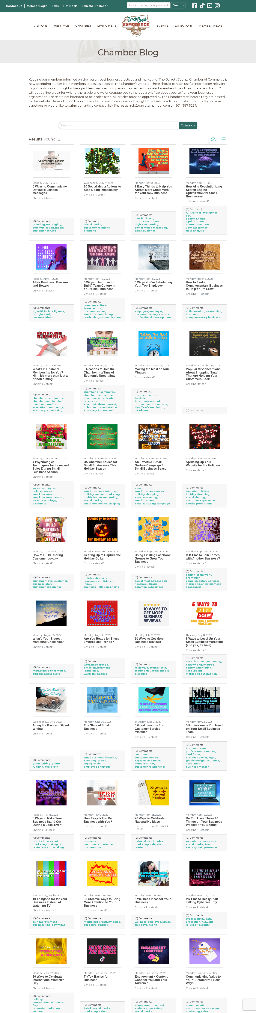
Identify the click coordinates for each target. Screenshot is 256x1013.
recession (90, 401)
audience (149, 230)
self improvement (45, 921)
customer (39, 581)
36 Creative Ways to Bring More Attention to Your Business (102, 902)
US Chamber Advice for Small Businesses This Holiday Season (100, 465)
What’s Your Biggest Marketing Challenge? (48, 640)
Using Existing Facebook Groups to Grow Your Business (153, 558)
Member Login (37, 6)
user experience (197, 227)
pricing (114, 587)
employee (141, 311)
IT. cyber (192, 924)
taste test (39, 847)
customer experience (200, 500)
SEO (189, 215)
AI (187, 212)
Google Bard (41, 314)
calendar (156, 844)
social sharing (195, 497)
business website (209, 841)
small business (94, 314)
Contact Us (14, 6)
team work (204, 574)
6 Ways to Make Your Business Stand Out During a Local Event (47, 821)
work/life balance (95, 673)
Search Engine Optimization (195, 220)
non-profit (51, 766)
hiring (109, 314)
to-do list (141, 398)
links (207, 844)
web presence (207, 847)
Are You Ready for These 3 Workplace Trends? (101, 640)
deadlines (141, 410)
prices (102, 760)
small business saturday (100, 491)
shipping (114, 503)
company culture (95, 305)
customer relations (97, 227)
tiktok (88, 1008)
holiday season (43, 491)
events (37, 841)
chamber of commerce (48, 398)
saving (214, 1008)
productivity (159, 404)
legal (211, 757)
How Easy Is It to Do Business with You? (98, 820)
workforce (193, 754)
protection (193, 921)
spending (90, 587)
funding (38, 766)
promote (39, 1008)
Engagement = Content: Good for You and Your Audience (151, 980)
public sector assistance (100, 407)
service (156, 760)
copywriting (194, 664)
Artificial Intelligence (204, 212)
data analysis (195, 230)
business (192, 314)
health (152, 924)
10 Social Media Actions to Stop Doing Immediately (102, 188)
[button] (213, 139)
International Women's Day (48, 1004)
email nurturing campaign (152, 503)
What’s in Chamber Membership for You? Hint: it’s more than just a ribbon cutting (50, 374)
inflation (103, 587)
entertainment (211, 584)
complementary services (202, 581)
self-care (163, 314)
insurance (212, 760)
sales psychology (44, 500)
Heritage (61, 25)
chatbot (208, 664)
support (38, 1011)
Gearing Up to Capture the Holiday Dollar (102, 557)
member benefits (44, 404)
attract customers (147, 221)
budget (103, 924)
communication (43, 227)
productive (142, 404)
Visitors (40, 25)
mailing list (55, 844)
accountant (193, 763)
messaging (53, 224)
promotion (193, 577)
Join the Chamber (95, 6)
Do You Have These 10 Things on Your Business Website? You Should (204, 821)
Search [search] (189, 125)
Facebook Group (146, 584)
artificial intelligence (50, 311)
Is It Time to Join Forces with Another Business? (203, 557)
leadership (91, 317)
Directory (183, 25)
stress (166, 921)
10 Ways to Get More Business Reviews (149, 640)
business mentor (197, 766)
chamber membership (47, 401)
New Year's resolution (149, 407)
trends (103, 664)
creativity (105, 921)
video (103, 1011)
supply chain (92, 763)
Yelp (163, 667)
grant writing (41, 763)
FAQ (152, 763)
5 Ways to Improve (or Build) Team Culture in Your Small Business (99, 286)
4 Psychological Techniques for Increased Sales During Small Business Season (51, 467)
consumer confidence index (98, 582)
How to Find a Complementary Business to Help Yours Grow (204, 286)
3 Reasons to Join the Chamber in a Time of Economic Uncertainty (99, 372)
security (191, 847)
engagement (143, 1005)
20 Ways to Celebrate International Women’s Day (48, 980)
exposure (90, 924)
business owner (145, 314)
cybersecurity (195, 918)
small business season (48, 497)
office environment (97, 667)
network (207, 921)
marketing (113, 494)
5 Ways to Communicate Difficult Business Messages (50, 190)
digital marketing (146, 224)
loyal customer (57, 581)
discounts (39, 503)
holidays (203, 491)
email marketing (146, 497)
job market (105, 410)
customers (193, 1008)
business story (42, 584)
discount (141, 673)
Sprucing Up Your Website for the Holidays (203, 463)
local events (51, 841)
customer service (44, 230)
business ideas (43, 317)
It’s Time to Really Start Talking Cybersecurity (202, 900)
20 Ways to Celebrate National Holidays (150, 820)
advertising (54, 410)
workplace (91, 664)
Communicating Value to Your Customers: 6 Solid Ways (203, 980)
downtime (58, 924)
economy (90, 760)
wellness (141, 921)
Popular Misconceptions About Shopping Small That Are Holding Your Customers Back (203, 374)
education (39, 407)
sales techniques (44, 488)
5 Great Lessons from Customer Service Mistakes (150, 729)
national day (143, 841)
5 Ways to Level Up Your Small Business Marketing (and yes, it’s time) (204, 642)
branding (39, 224)
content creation (197, 224)
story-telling (55, 847)
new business (144, 218)
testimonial (142, 670)
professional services (200, 751)
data (208, 918)
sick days (141, 924)
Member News (210, 25)
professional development (153, 317)
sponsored (193, 587)
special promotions (199, 503)
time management (147, 401)
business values (94, 311)
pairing (190, 574)
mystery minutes (146, 395)
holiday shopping (146, 494)
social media (92, 224)
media (59, 227)
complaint (141, 763)
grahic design (195, 760)
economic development (100, 404)
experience (142, 760)
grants (56, 763)
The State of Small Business (96, 727)
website (191, 491)
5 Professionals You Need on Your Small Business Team (204, 729)
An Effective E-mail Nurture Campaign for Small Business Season (151, 465)
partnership (213, 311)
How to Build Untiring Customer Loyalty (48, 557)
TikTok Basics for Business (96, 978)
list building (194, 670)
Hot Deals (70, 6)
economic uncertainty (99, 398)
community (55, 407)
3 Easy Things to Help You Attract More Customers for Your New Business (153, 190)
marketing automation (201, 673)
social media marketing (151, 227)
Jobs (55, 6)
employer (155, 311)
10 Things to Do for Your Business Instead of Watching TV (50, 902)
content (140, 847)
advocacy (39, 410)
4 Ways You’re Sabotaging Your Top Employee (153, 284)
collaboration (195, 311)
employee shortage (97, 766)
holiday (158, 841)
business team (196, 748)
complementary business (203, 317)
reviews (140, 667)
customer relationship (150, 766)
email (138, 488)
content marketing (198, 667)
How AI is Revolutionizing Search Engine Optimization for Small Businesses (204, 191)
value (204, 1011)
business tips (93, 847)
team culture (92, 308)
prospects (53, 673)
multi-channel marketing (100, 497)
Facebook (160, 581)
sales (138, 230)
